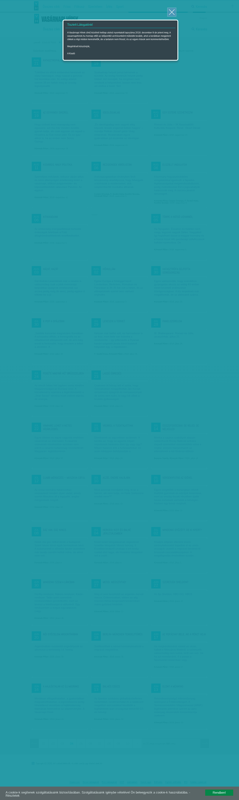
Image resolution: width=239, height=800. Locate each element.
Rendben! (219, 792)
